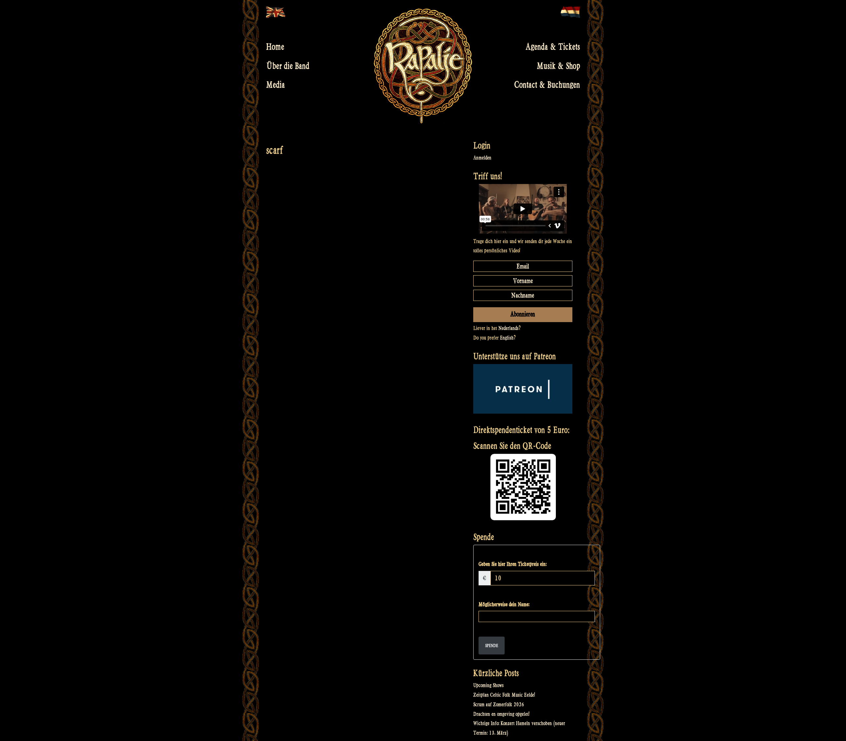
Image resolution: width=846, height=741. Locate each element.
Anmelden (482, 158)
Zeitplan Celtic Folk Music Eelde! (504, 695)
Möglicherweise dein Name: (504, 604)
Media (275, 85)
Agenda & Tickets (552, 47)
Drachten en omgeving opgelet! (501, 714)
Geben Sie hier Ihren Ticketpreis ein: (513, 564)
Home (275, 47)
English (507, 338)
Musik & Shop (558, 65)
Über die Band (287, 65)
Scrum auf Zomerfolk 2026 (498, 704)
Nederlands (508, 328)
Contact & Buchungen (547, 85)
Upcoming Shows (488, 685)
